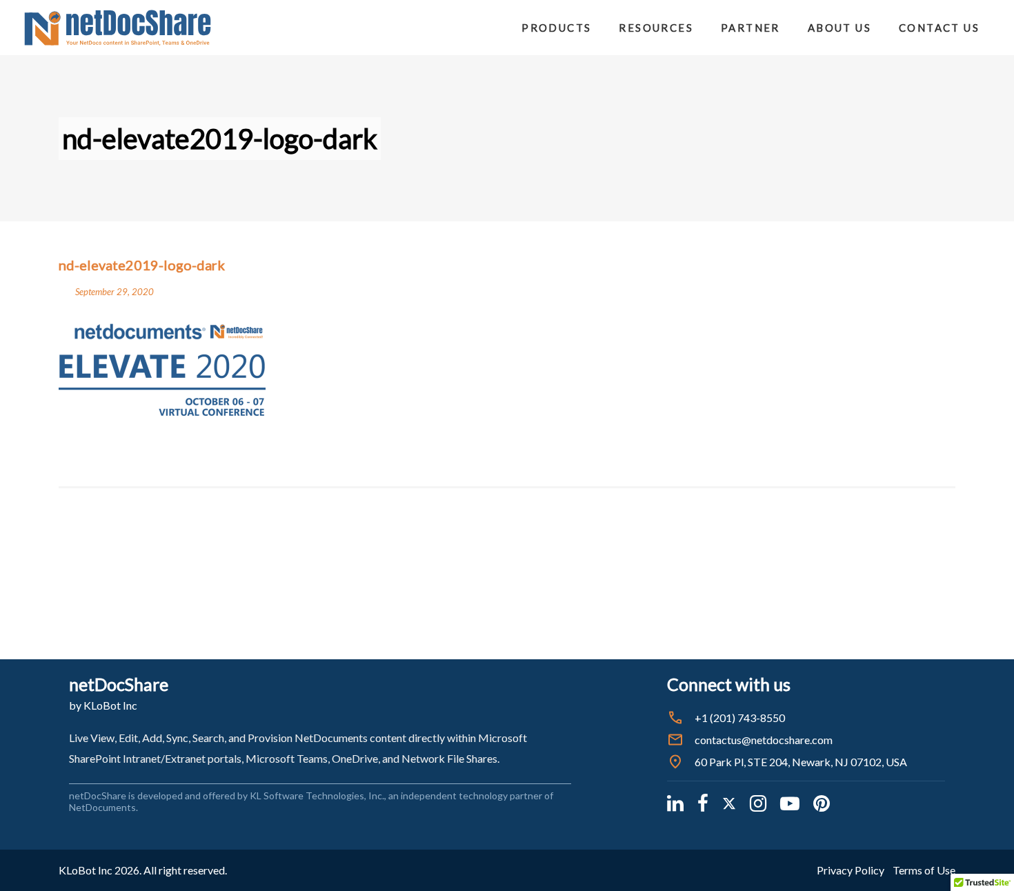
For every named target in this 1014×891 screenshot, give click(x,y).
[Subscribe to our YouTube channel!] (789, 802)
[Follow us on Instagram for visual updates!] (758, 802)
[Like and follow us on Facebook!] (702, 802)
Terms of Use (924, 870)
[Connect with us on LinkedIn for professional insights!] (675, 802)
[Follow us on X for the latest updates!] (729, 802)
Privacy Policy (850, 870)
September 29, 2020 (114, 291)
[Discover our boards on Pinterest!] (821, 802)
